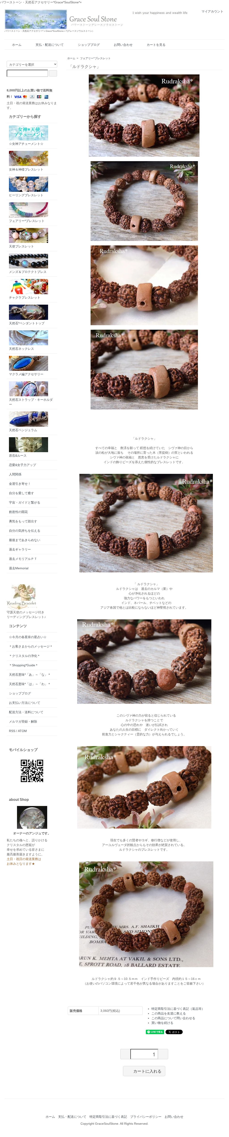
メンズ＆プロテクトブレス (28, 272)
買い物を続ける (162, 1023)
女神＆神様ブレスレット (26, 169)
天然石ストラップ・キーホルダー (31, 402)
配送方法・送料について (26, 712)
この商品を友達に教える (168, 1013)
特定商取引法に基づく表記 (108, 1116)
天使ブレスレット (21, 246)
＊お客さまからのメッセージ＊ (31, 646)
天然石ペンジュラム (23, 430)
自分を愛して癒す (21, 493)
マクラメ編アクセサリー (26, 374)
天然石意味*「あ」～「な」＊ (30, 674)
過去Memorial (18, 568)
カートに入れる (147, 1071)
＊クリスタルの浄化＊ (24, 656)
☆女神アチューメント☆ (26, 144)
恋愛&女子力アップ (22, 465)
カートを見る (156, 44)
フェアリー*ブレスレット (95, 58)
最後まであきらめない (24, 540)
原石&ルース (18, 455)
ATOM (22, 731)
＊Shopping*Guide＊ (23, 665)
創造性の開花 (18, 512)
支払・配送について (50, 44)
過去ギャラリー (20, 549)
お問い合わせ (123, 44)
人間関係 (15, 474)
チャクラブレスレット (24, 297)
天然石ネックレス (21, 348)
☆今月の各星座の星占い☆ (28, 637)
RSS (12, 731)
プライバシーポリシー (145, 1116)
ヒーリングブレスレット (26, 195)
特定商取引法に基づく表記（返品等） (178, 1008)
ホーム (16, 44)
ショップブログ (89, 44)
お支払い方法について (24, 703)
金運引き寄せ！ (20, 483)
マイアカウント (212, 11)
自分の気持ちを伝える (24, 530)
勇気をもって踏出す (23, 521)
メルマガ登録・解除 (23, 721)
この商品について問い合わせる (173, 1018)
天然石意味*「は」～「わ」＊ (30, 684)
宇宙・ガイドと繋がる (24, 502)
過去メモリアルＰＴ (23, 559)
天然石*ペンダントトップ (27, 323)
